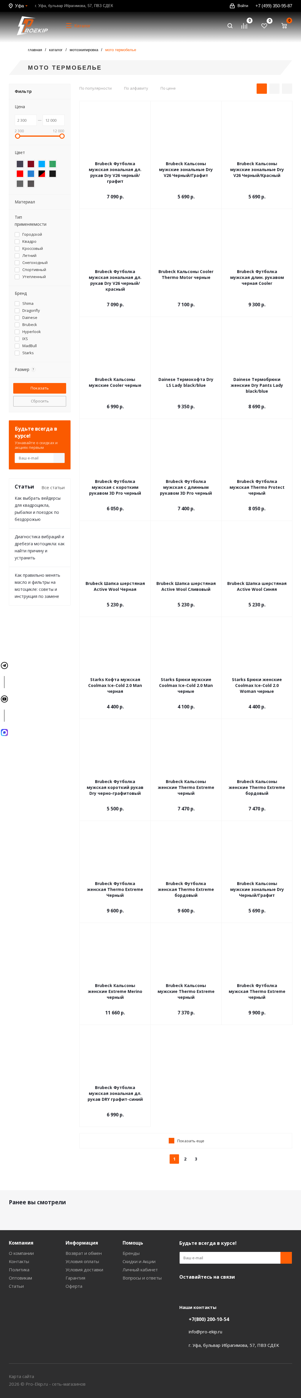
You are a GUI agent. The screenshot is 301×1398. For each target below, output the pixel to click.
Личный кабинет (140, 1269)
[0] (246, 26)
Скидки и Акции (139, 1261)
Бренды (131, 1253)
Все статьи (53, 487)
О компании (21, 1253)
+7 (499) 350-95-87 (273, 5)
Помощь (133, 1243)
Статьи (16, 1286)
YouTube (185, 1291)
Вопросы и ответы (142, 1278)
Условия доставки (84, 1269)
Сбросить (40, 401)
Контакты (19, 1261)
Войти (243, 6)
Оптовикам (20, 1278)
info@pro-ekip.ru (205, 1332)
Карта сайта (21, 1376)
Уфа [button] (19, 5)
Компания (21, 1243)
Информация (82, 1243)
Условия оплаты (82, 1261)
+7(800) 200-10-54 (209, 1319)
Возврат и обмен (84, 1253)
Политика (19, 1269)
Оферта (74, 1286)
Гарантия (75, 1278)
